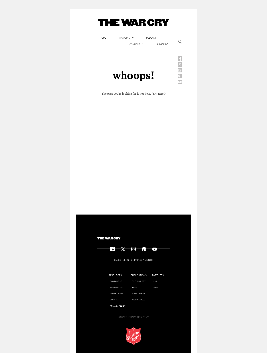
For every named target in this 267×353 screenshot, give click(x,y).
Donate (114, 299)
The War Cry (138, 281)
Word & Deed (138, 299)
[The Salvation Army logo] (133, 336)
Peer (134, 287)
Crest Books (138, 293)
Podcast (151, 37)
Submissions (116, 287)
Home (103, 37)
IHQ (155, 281)
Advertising (116, 293)
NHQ (155, 287)
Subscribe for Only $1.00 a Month (133, 259)
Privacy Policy (117, 305)
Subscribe (162, 44)
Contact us (116, 281)
